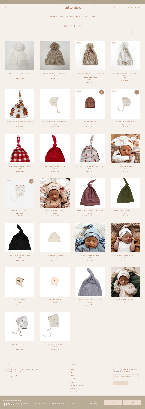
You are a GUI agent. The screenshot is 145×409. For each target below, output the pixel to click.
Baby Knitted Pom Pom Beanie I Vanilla (19, 73)
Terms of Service (75, 392)
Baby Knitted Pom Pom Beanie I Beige (54, 73)
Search (130, 8)
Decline (132, 402)
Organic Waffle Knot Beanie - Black (19, 255)
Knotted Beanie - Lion (125, 166)
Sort (137, 33)
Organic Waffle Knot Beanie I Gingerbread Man (19, 121)
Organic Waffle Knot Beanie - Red (54, 166)
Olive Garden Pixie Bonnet (19, 344)
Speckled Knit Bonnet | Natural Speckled (55, 121)
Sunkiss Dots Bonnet (55, 299)
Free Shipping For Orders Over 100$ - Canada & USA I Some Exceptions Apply (72, 2)
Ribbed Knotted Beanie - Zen (90, 255)
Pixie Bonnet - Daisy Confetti (19, 210)
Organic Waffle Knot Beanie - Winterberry (90, 210)
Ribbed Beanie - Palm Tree (55, 255)
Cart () (137, 8)
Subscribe (120, 383)
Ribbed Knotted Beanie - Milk (125, 255)
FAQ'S (72, 372)
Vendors (78, 16)
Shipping (73, 382)
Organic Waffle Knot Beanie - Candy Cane (90, 166)
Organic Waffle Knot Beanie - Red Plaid (19, 166)
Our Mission (74, 379)
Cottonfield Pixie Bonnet (55, 344)
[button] (116, 8)
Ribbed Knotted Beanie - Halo (125, 299)
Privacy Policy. (19, 405)
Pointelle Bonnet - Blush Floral (125, 121)
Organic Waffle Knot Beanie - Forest (125, 210)
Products (70, 16)
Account (122, 8)
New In (86, 16)
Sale (93, 16)
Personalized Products (57, 16)
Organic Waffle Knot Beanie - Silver (90, 299)
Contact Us (73, 389)
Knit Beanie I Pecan (90, 121)
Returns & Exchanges (77, 385)
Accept (113, 402)
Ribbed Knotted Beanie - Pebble (54, 210)
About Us (73, 375)
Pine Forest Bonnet (19, 299)
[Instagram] (11, 376)
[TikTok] (16, 376)
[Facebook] (7, 376)
